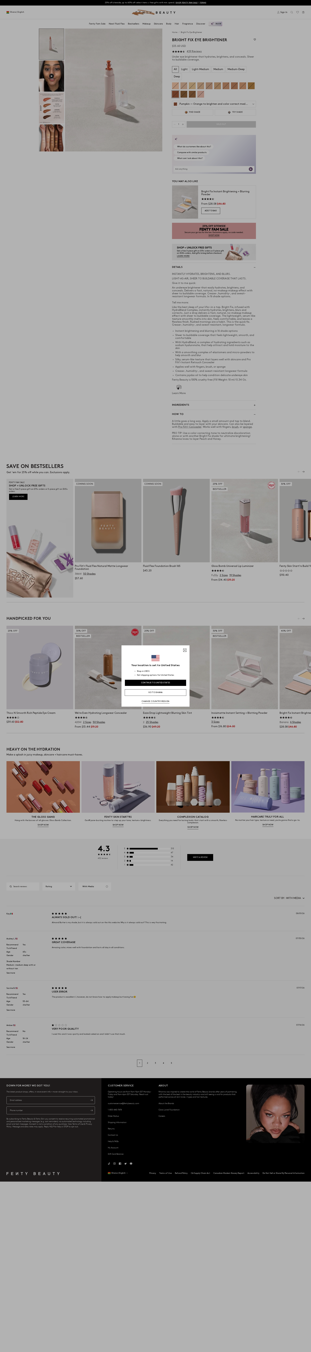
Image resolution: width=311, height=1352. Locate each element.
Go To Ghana (155, 692)
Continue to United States (155, 683)
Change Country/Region (155, 701)
